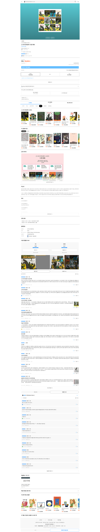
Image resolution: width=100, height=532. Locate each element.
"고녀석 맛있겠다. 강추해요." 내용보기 (50, 303)
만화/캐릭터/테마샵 (31, 222)
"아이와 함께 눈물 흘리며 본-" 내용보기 (50, 314)
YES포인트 (23, 63)
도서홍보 (62, 525)
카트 (78, 2)
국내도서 (23, 221)
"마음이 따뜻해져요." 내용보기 (50, 325)
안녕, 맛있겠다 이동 (24, 118)
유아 (26, 221)
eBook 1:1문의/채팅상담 (60, 522)
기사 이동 (25, 482)
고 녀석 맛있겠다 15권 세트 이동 (33, 119)
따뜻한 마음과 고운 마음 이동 (57, 118)
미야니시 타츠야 (24, 48)
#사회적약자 (24, 131)
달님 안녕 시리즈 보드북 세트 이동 (65, 506)
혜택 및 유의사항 (35, 252)
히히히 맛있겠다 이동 (49, 118)
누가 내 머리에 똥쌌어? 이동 (41, 507)
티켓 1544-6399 (45, 522)
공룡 (36, 222)
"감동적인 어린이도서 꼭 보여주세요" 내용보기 (50, 381)
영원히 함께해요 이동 (73, 118)
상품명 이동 (24, 141)
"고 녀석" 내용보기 (50, 346)
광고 (64, 525)
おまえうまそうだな (27, 51)
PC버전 (50, 525)
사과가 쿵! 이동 (24, 505)
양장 (28, 230)
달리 (22, 49)
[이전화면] (21, 1)
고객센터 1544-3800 (38, 522)
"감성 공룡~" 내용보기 (50, 336)
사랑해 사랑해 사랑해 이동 (33, 505)
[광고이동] (75, 1)
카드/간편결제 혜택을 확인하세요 (72, 70)
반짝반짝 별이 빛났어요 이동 (41, 118)
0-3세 (29, 221)
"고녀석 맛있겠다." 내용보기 (50, 357)
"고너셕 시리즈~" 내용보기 (50, 369)
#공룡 (28, 131)
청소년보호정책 (46, 525)
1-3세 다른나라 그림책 (35, 221)
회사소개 (53, 525)
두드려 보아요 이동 (57, 504)
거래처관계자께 (58, 525)
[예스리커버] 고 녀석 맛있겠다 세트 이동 (65, 120)
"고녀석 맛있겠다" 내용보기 (50, 291)
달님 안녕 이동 (49, 506)
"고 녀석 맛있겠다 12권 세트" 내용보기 (50, 281)
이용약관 (36, 525)
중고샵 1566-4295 (52, 522)
